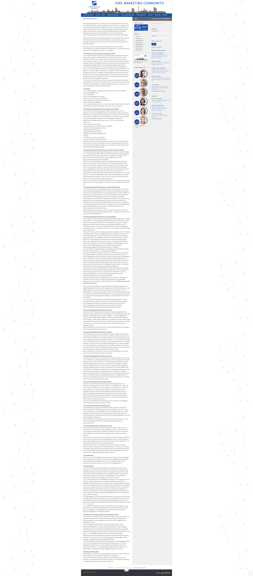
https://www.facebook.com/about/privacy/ (95, 210)
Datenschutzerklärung (139, 567)
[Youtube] (163, 19)
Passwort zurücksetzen (157, 47)
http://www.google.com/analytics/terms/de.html (96, 303)
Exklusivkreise (139, 38)
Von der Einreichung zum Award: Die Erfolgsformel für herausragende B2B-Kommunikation (160, 88)
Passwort (154, 36)
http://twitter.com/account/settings (96, 402)
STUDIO (98, 15)
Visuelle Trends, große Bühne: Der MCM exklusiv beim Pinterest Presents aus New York (161, 79)
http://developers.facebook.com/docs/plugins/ (96, 159)
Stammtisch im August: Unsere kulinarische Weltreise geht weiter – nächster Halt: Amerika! (159, 109)
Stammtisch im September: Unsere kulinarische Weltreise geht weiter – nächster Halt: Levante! (159, 56)
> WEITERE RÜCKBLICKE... (157, 118)
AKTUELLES (158, 15)
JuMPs (137, 127)
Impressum (111, 567)
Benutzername (155, 31)
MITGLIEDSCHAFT (141, 15)
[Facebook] (161, 19)
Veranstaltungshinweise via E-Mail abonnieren (141, 62)
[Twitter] (165, 19)
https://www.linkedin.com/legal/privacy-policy (99, 353)
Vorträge (138, 36)
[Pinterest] (169, 19)
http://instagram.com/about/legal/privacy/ (95, 329)
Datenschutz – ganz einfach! (123, 567)
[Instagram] (167, 19)
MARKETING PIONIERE (113, 15)
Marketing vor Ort (140, 40)
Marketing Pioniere (140, 44)
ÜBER (103, 15)
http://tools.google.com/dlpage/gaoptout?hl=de (105, 266)
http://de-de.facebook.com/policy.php (102, 178)
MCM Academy (139, 42)
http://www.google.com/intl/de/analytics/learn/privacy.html (99, 305)
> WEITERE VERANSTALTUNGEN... (159, 91)
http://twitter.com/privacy (97, 399)
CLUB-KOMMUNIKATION (127, 15)
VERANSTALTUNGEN (88, 15)
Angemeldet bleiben (157, 41)
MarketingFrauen (139, 46)
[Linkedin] (158, 19)
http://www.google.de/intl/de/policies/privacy (108, 307)
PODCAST (150, 15)
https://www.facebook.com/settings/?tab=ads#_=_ (100, 211)
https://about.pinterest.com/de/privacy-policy (96, 378)
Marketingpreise (139, 48)
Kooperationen (139, 49)
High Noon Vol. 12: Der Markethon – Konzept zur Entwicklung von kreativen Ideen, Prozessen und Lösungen (160, 71)
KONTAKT (165, 15)
